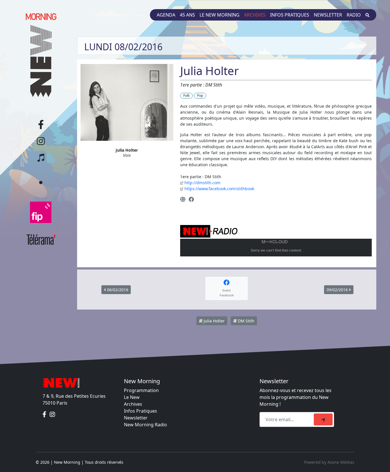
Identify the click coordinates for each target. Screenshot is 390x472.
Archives (255, 15)
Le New (132, 397)
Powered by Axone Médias (329, 462)
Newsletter (328, 15)
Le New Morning (220, 15)
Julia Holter (213, 321)
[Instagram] (52, 414)
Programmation (141, 390)
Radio (354, 15)
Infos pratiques (289, 15)
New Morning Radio (145, 424)
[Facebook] (191, 199)
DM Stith (245, 321)
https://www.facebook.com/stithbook (219, 188)
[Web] (182, 199)
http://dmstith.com (202, 182)
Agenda (166, 15)
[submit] (323, 419)
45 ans (187, 15)
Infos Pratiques (140, 411)
